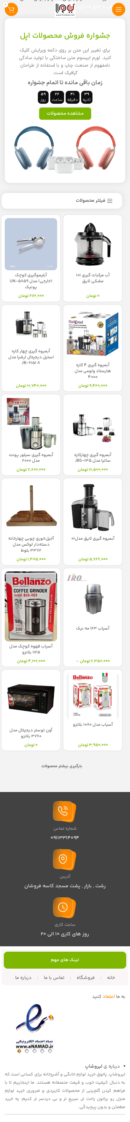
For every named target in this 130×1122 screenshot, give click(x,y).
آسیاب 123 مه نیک (92, 628)
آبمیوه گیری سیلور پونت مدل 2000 (31, 458)
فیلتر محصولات (90, 201)
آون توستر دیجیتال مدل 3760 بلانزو (30, 733)
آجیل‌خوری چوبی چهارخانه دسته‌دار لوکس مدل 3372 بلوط (31, 544)
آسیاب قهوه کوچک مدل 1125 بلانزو (31, 649)
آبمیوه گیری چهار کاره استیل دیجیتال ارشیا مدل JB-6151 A (31, 357)
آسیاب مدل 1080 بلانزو (93, 724)
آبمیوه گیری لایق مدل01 (93, 538)
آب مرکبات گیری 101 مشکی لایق (93, 278)
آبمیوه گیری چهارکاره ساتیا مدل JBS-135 (92, 458)
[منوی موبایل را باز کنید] (118, 9)
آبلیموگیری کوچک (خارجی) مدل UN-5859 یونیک (31, 281)
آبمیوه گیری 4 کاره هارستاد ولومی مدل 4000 (92, 371)
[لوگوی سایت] (65, 9)
